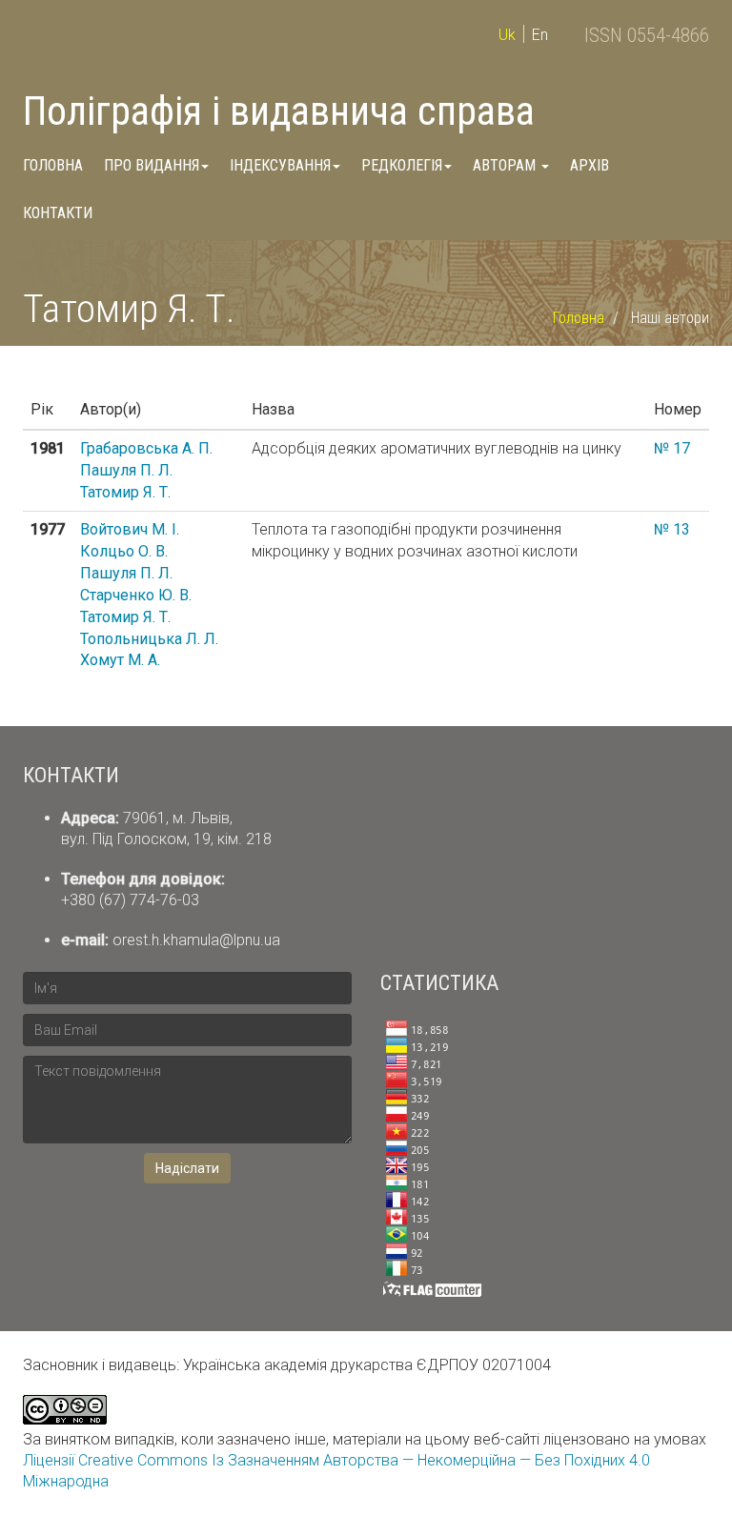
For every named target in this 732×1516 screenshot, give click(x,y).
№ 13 (672, 529)
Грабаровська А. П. (146, 448)
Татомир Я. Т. (125, 492)
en (540, 35)
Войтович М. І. (129, 529)
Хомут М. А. (120, 660)
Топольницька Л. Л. (149, 639)
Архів (589, 165)
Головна (53, 165)
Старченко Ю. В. (136, 595)
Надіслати (187, 1168)
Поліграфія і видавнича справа (279, 111)
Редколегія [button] (401, 165)
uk (507, 35)
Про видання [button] (151, 165)
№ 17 (672, 448)
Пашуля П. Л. (126, 470)
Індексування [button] (280, 165)
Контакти (57, 213)
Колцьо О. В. (124, 551)
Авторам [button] (506, 165)
